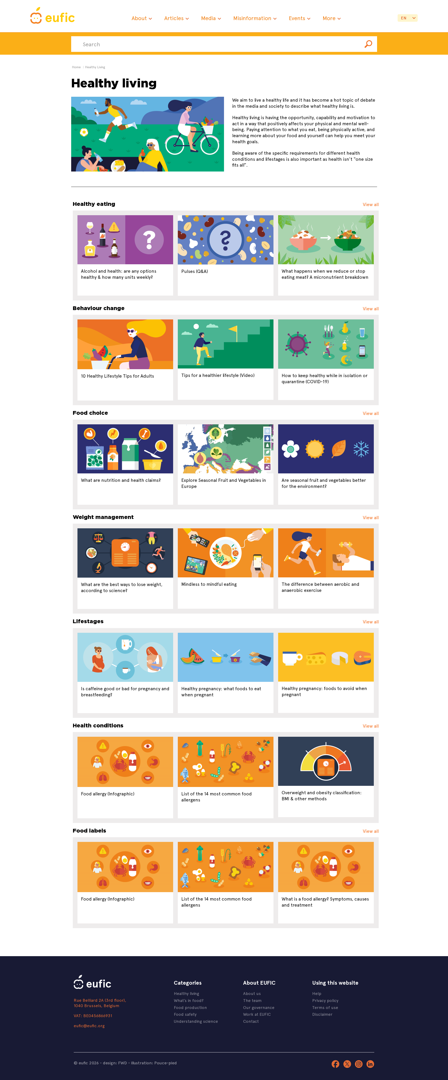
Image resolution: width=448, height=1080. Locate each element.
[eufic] (52, 16)
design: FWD (115, 1063)
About (139, 17)
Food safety (185, 1014)
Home (76, 67)
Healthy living (186, 993)
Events (297, 17)
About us (252, 993)
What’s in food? (188, 1000)
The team (252, 1000)
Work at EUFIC (257, 1014)
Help (316, 993)
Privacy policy (325, 1000)
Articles (174, 17)
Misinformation (252, 17)
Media (208, 17)
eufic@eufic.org (89, 1025)
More (329, 17)
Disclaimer (322, 1014)
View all (371, 204)
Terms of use (325, 1007)
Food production (190, 1007)
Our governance (258, 1007)
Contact (251, 1021)
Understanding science (196, 1021)
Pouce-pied (165, 1063)
